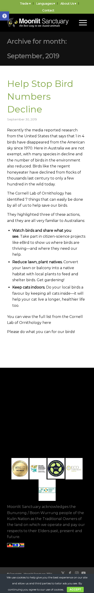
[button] (4, 16)
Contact (48, 10)
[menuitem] (25, 3)
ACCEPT (75, 589)
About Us (67, 3)
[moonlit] (39, 22)
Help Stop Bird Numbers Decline (40, 96)
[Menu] (80, 22)
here (46, 322)
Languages (44, 3)
